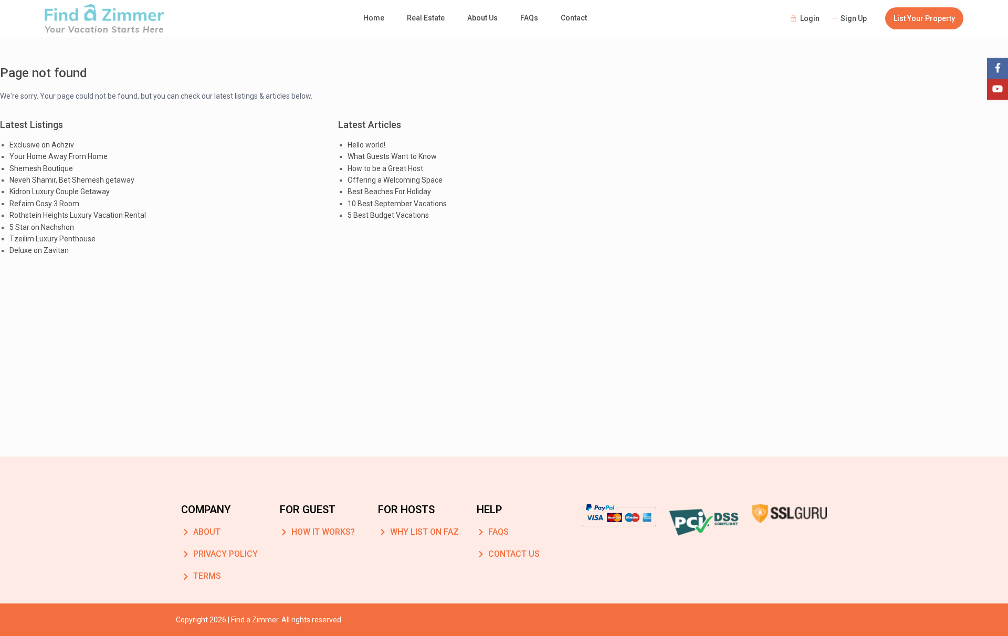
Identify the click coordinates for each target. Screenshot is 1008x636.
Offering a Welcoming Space (395, 180)
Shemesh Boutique (41, 168)
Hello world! (366, 145)
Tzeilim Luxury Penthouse (52, 239)
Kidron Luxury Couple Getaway (59, 191)
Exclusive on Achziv (41, 145)
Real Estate (426, 18)
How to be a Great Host (385, 168)
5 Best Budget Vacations (388, 215)
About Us (482, 18)
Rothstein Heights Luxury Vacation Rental (77, 215)
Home (373, 18)
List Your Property (924, 18)
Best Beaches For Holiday (389, 191)
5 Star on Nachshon (41, 227)
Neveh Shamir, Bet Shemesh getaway (71, 180)
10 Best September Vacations (397, 203)
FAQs (529, 18)
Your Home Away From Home (58, 156)
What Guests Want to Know (392, 156)
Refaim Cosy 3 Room (44, 203)
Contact (574, 18)
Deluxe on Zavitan (39, 250)
